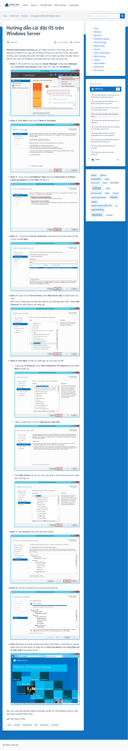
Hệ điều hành (14, 16)
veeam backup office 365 (101, 205)
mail (108, 188)
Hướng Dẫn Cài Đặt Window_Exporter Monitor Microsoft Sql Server (105, 141)
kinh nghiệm (114, 182)
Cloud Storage (100, 42)
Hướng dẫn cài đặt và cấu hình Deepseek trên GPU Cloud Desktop (103, 134)
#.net (9, 725)
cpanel (107, 179)
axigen (93, 175)
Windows (25, 16)
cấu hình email (95, 182)
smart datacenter (98, 197)
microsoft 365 (96, 193)
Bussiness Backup (102, 39)
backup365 (96, 179)
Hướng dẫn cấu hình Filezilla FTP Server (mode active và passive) (104, 103)
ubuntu (114, 197)
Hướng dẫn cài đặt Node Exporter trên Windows (105, 122)
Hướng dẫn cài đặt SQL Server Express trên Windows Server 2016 (105, 128)
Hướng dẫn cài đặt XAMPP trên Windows (103, 147)
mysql (107, 193)
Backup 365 (99, 67)
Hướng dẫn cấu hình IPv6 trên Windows (102, 154)
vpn (116, 205)
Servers (97, 49)
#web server (44, 725)
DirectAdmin (99, 63)
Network (97, 35)
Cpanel (97, 60)
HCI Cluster (99, 70)
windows (97, 214)
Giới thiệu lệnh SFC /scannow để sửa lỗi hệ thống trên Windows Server (105, 96)
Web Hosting (99, 56)
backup (103, 175)
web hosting (97, 209)
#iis (36, 725)
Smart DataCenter (102, 53)
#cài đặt (17, 725)
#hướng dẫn (27, 725)
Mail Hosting (99, 46)
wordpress (109, 215)
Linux (96, 28)
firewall (105, 182)
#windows (55, 725)
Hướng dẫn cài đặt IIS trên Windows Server (105, 115)
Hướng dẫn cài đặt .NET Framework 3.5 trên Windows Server (104, 109)
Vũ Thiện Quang (62, 42)
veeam (94, 201)
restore (115, 193)
